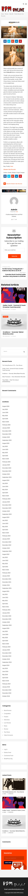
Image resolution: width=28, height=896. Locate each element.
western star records (16, 183)
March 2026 (5, 421)
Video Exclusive (8, 735)
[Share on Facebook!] (5, 41)
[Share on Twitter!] (8, 41)
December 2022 (6, 542)
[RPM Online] (12, 9)
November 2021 (6, 582)
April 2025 (5, 455)
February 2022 (6, 572)
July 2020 (5, 631)
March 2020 (5, 643)
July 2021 (5, 594)
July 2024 (5, 483)
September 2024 (7, 477)
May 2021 (5, 600)
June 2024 (5, 486)
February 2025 (6, 461)
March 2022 (5, 569)
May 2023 (5, 526)
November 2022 (6, 545)
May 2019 (5, 674)
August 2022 (5, 554)
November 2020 (6, 619)
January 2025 (6, 465)
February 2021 (6, 609)
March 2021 (5, 606)
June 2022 (5, 560)
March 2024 (5, 495)
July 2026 (5, 409)
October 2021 (6, 585)
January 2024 (6, 502)
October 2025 (6, 437)
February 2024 (6, 498)
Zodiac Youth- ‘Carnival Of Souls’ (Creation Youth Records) (14, 306)
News (5, 726)
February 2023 (6, 535)
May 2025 (5, 452)
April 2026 (5, 418)
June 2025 (5, 449)
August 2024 (5, 480)
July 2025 (5, 446)
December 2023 (6, 505)
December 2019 (6, 653)
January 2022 (6, 576)
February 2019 (6, 683)
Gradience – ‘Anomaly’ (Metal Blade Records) (13, 333)
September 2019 (7, 662)
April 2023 (5, 529)
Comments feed (8, 755)
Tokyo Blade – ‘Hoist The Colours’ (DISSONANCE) (10, 380)
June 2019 (5, 671)
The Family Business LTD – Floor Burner (12, 365)
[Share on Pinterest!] (20, 41)
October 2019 (6, 659)
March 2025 (5, 458)
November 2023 (6, 508)
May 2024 (5, 489)
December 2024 (6, 468)
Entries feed (7, 752)
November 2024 (6, 471)
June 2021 (5, 597)
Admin (14, 209)
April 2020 (5, 640)
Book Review (7, 710)
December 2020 (6, 616)
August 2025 (5, 443)
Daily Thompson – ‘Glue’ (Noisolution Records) (13, 376)
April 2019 (5, 677)
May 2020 (5, 637)
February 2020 (6, 646)
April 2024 (5, 492)
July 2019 (5, 668)
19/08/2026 (7, 336)
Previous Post (6, 266)
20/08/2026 (7, 309)
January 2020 (6, 650)
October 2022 (6, 548)
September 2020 (7, 625)
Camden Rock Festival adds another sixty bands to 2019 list (14, 275)
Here (11, 166)
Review (6, 14)
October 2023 (6, 511)
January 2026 (6, 428)
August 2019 (5, 665)
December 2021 (6, 579)
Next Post (22, 272)
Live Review (7, 722)
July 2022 (5, 557)
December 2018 (6, 690)
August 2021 (5, 591)
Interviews (7, 719)
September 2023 (7, 514)
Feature (6, 716)
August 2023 (5, 517)
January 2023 (6, 539)
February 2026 (6, 424)
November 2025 (6, 434)
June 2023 (5, 523)
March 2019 (5, 680)
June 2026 (5, 412)
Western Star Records (10, 169)
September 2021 (7, 588)
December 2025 (6, 431)
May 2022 (5, 563)
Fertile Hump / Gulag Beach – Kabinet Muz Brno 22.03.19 (13, 270)
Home (2, 14)
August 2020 (5, 628)
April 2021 (5, 603)
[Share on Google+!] (12, 41)
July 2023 (5, 520)
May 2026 (5, 415)
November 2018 (6, 693)
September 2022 (7, 551)
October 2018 (6, 696)
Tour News (7, 732)
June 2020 (5, 634)
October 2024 (6, 474)
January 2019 (6, 687)
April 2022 (5, 566)
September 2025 (7, 440)
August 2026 (5, 406)
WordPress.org (8, 758)
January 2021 (6, 613)
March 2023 (5, 532)
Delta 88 (8, 183)
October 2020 (6, 622)
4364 (17, 211)
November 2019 (6, 656)
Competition (7, 713)
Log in (5, 749)
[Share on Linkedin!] (16, 41)
